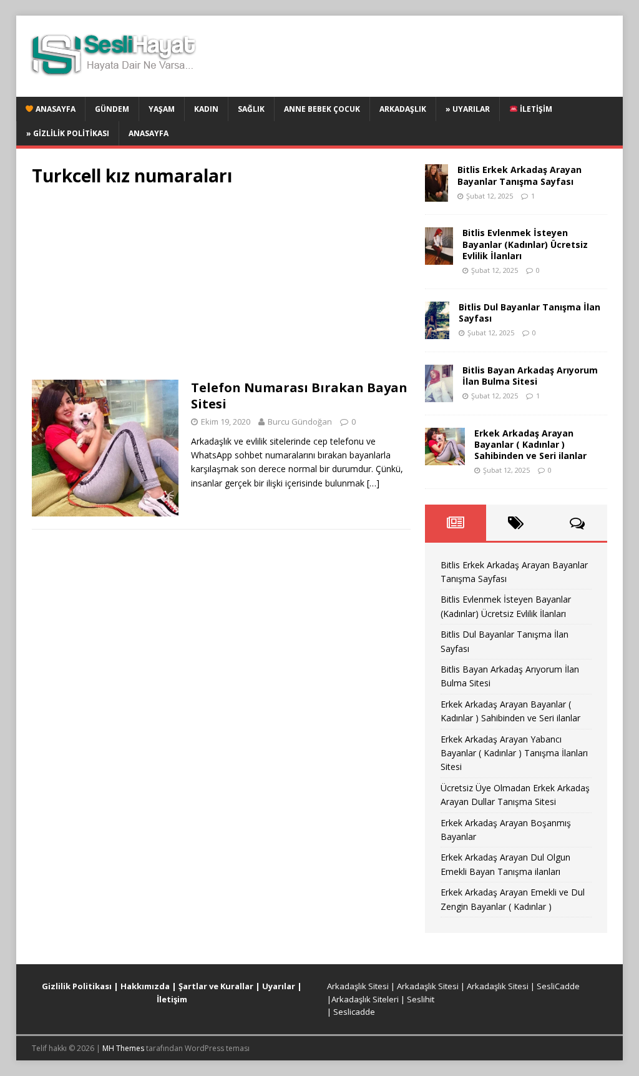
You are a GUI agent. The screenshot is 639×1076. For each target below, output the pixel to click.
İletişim (535, 109)
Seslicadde (354, 1011)
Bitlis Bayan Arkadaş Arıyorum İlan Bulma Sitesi (530, 375)
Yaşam (162, 109)
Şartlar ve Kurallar (215, 986)
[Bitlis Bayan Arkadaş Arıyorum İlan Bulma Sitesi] (439, 394)
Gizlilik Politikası (77, 986)
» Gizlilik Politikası (67, 133)
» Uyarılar (468, 109)
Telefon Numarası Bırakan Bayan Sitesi (299, 395)
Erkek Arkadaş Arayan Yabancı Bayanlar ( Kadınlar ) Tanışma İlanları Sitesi (514, 753)
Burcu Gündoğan (300, 421)
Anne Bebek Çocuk (322, 109)
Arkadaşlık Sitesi (358, 986)
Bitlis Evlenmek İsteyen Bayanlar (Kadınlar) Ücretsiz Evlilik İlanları (525, 244)
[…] (373, 483)
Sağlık (251, 109)
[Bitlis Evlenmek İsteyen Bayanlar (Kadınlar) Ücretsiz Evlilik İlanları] (439, 258)
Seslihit (420, 999)
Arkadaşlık (402, 109)
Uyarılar (278, 986)
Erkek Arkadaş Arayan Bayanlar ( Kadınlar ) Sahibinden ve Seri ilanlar (530, 444)
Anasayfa (55, 109)
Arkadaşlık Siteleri (365, 999)
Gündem (112, 109)
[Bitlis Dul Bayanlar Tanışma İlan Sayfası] (437, 331)
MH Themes (123, 1048)
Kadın (206, 109)
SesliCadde (558, 986)
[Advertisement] (221, 287)
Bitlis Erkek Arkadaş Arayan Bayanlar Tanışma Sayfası (519, 175)
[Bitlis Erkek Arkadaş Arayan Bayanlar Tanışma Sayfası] (436, 194)
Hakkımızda (145, 986)
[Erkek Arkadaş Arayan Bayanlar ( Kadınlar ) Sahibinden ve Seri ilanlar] (445, 457)
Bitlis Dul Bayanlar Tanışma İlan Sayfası (529, 312)
